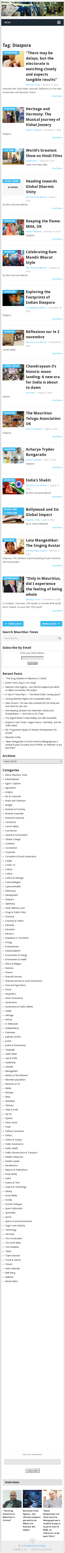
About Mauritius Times (16, 775)
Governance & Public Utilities (19, 1006)
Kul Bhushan (31, 161)
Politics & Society (13, 1139)
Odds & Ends (11, 1109)
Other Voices (11, 1122)
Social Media (11, 1195)
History (8, 1019)
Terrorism (9, 1234)
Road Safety (11, 1174)
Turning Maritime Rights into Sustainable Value (27, 698)
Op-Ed (8, 1114)
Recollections (11, 1165)
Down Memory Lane (15, 908)
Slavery (8, 1191)
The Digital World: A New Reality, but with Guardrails (30, 718)
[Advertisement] (33, 30)
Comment (10, 843)
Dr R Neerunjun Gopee (36, 551)
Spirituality (10, 1212)
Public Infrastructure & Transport (21, 1152)
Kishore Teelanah (33, 130)
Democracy (10, 891)
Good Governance (14, 998)
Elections (9, 933)
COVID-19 (10, 865)
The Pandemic (12, 1247)
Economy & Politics (14, 921)
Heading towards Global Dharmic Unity (41, 186)
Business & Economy (15, 809)
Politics (8, 1135)
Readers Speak (12, 1161)
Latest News (11, 1054)
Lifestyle (9, 1066)
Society (8, 1200)
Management (11, 1071)
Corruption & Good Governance (20, 856)
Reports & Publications (16, 1169)
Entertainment (12, 946)
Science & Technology (15, 1187)
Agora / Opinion (13, 783)
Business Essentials (14, 813)
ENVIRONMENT (13, 951)
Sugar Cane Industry (15, 1225)
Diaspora (9, 899)
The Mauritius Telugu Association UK (43, 418)
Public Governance (14, 1144)
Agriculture (10, 788)
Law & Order (11, 1058)
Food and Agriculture (15, 985)
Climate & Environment (16, 835)
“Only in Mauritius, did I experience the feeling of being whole (44, 586)
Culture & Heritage (14, 878)
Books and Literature (15, 800)
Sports (8, 1217)
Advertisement (12, 779)
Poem (8, 1127)
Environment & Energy (16, 955)
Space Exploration (14, 1208)
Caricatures (10, 822)
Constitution (11, 848)
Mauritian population (15, 1079)
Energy (8, 942)
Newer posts (49, 623)
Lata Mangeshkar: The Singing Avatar (43, 543)
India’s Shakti (38, 480)
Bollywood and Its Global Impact (42, 512)
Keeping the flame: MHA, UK (43, 224)
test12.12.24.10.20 (41, 1549)
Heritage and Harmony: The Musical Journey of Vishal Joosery (43, 117)
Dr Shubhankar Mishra (36, 307)
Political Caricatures (14, 1131)
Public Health (11, 1148)
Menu (7, 22)
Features (9, 968)
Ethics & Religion (13, 963)
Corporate (10, 852)
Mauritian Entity (13, 737)
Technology (10, 1230)
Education (10, 929)
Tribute (8, 1264)
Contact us (20, 1549)
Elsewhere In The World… (17, 938)
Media (8, 1088)
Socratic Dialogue (13, 1204)
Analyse (9, 792)
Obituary (9, 1105)
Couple (8, 860)
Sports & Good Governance (18, 1221)
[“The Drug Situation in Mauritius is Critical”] (12, 1499)
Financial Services (13, 976)
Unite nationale (12, 1268)
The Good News (13, 1242)
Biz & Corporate (13, 796)
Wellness (9, 1277)
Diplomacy (10, 903)
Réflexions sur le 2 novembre (42, 334)
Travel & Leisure (13, 1260)
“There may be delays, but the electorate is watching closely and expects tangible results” (41, 66)
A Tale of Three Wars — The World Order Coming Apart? (33, 694)
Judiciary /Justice (13, 1036)
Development (11, 895)
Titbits (8, 1251)
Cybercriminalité (13, 886)
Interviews (10, 1032)
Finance (8, 972)
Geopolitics (10, 994)
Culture (8, 869)
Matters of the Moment (16, 1075)
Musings (9, 1092)
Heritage (9, 1015)
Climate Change (12, 839)
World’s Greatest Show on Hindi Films (44, 153)
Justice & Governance (15, 1045)
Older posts (14, 623)
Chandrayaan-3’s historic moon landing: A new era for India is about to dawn (43, 377)
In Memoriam (11, 1024)
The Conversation (13, 1238)
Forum (8, 989)
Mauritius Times (33, 85)
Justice (8, 1041)
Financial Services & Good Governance (23, 981)
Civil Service (11, 830)
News (7, 1097)
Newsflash (10, 1101)
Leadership (10, 1062)
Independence (12, 1028)
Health (8, 1011)
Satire (8, 1178)
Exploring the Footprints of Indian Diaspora (40, 297)
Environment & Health (16, 959)
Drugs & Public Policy (15, 912)
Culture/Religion (13, 882)
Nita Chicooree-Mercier (36, 197)
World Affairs (11, 1281)
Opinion (9, 1118)
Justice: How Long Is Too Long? (20, 682)
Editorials (9, 925)
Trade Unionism (12, 1255)
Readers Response (14, 1157)
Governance (11, 1002)
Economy (9, 916)
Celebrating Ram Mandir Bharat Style (41, 257)
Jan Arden (30, 393)
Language (10, 1049)
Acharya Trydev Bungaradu (40, 452)
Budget (8, 805)
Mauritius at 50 (12, 1084)
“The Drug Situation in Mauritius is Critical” (26, 678)
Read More (57, 96)
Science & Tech (12, 1182)
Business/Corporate (14, 818)
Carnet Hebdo (12, 826)
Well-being (10, 1272)
